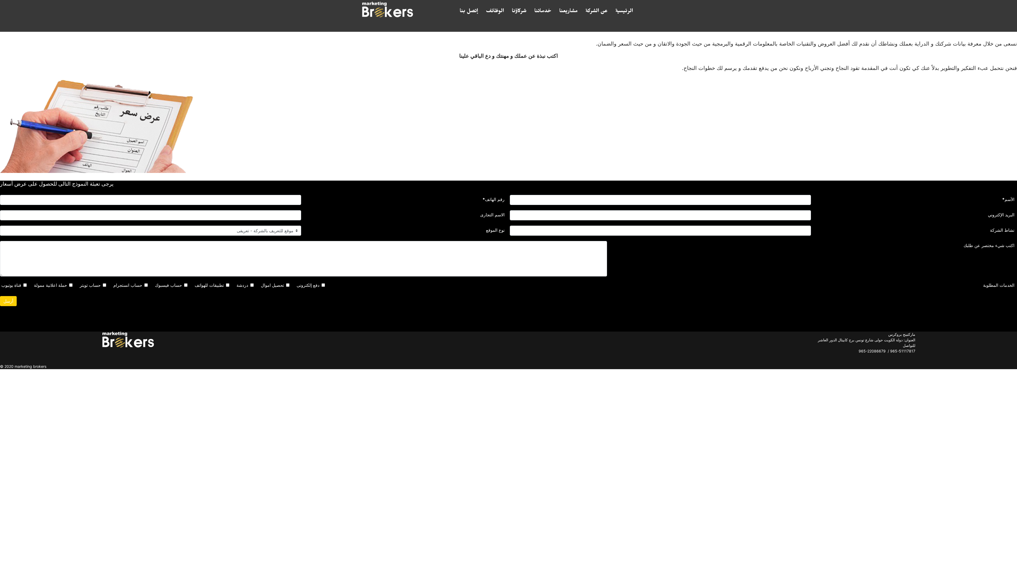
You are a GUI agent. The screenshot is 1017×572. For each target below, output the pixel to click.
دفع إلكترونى (308, 285)
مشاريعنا (568, 12)
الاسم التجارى (492, 214)
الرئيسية (624, 12)
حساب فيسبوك (168, 285)
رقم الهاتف (494, 199)
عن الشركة (597, 12)
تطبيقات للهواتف (209, 285)
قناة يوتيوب (11, 285)
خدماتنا (542, 12)
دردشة (242, 285)
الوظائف (495, 12)
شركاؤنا (519, 12)
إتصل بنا (469, 12)
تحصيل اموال (272, 285)
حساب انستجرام (127, 285)
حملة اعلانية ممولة (50, 285)
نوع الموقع (495, 230)
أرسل (8, 301)
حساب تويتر (90, 285)
